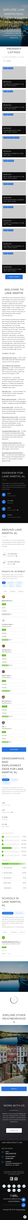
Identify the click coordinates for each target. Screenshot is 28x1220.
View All (14, 1089)
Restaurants (11, 582)
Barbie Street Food (6, 600)
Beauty (11, 586)
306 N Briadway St (7, 728)
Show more (14, 749)
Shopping (20, 582)
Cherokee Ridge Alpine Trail (11, 431)
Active (5, 586)
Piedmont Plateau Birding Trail (11, 443)
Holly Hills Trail (6, 391)
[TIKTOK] (9, 1190)
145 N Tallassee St (6, 652)
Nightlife (19, 586)
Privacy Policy (20, 1209)
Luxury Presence (14, 1201)
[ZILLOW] (19, 1190)
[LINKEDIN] (14, 1186)
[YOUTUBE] (19, 1186)
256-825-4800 (9, 1158)
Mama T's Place (6, 675)
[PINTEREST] (24, 1186)
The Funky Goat (6, 650)
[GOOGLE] (14, 1190)
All (4, 582)
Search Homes (14, 277)
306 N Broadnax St (7, 703)
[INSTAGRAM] (9, 1186)
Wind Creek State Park (9, 399)
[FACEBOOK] (4, 1186)
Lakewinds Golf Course (9, 357)
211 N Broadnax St (6, 677)
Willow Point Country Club (10, 417)
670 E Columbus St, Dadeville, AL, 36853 (11, 943)
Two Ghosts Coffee (7, 624)
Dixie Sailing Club (7, 407)
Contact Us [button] (14, 1130)
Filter (8, 61)
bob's (3, 726)
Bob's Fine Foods (6, 701)
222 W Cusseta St (6, 626)
